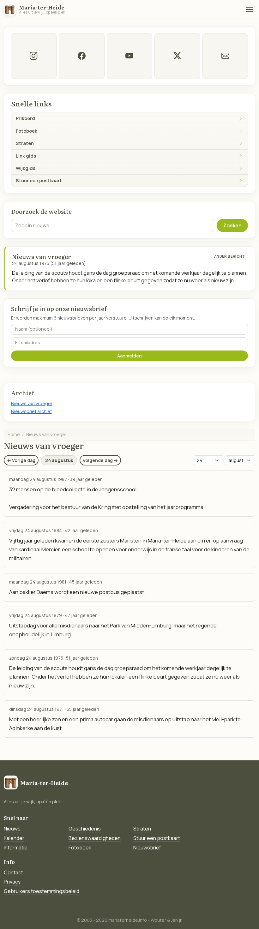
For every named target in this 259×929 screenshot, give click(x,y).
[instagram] (34, 56)
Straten (142, 828)
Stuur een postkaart (156, 838)
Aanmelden (129, 356)
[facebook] (81, 56)
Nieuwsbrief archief (31, 411)
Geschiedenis (85, 828)
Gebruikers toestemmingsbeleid (41, 891)
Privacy (12, 881)
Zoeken (232, 225)
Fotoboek (80, 847)
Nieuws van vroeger (31, 403)
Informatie (15, 847)
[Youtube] (129, 56)
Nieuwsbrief (147, 847)
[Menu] (249, 9)
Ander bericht (229, 256)
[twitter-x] (177, 56)
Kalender (14, 838)
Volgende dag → (100, 460)
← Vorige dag (21, 460)
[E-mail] (225, 56)
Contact (13, 872)
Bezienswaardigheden (95, 838)
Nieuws (12, 828)
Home (14, 434)
